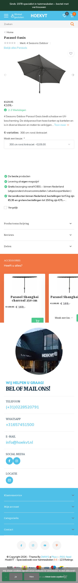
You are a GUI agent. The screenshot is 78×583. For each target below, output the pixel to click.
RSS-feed (65, 556)
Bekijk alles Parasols (15, 47)
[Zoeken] (72, 24)
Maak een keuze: (14, 138)
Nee (32, 576)
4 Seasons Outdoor (37, 43)
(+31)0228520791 (22, 407)
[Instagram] (16, 460)
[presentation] (5, 75)
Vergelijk (13, 207)
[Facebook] (9, 460)
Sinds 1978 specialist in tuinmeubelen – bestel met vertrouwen (39, 5)
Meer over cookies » (56, 576)
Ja (16, 576)
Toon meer (60, 124)
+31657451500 (20, 424)
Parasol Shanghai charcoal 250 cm (25, 298)
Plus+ (55, 556)
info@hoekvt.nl (19, 442)
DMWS (45, 556)
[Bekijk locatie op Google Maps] (9, 480)
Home (10, 32)
